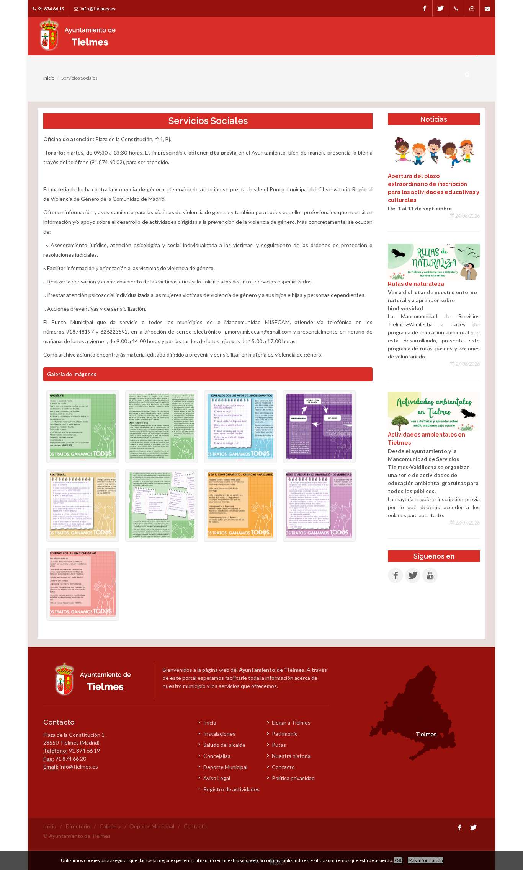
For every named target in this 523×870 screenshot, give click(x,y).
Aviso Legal (216, 778)
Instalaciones (219, 733)
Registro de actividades (231, 789)
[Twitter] (440, 8)
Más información (425, 860)
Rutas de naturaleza (416, 284)
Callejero (110, 826)
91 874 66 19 (50, 8)
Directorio (78, 826)
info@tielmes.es (97, 8)
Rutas (279, 744)
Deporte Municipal (225, 767)
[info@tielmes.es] (487, 8)
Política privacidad (293, 778)
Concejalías (216, 756)
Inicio (48, 78)
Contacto (283, 767)
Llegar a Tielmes (291, 722)
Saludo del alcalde (224, 744)
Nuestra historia (291, 756)
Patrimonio (285, 733)
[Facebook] (424, 8)
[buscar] (467, 73)
